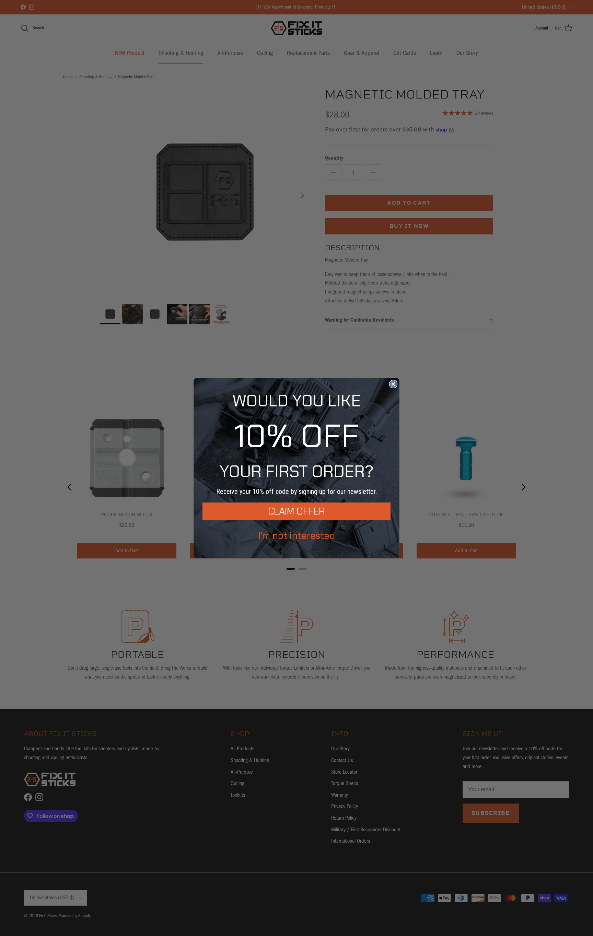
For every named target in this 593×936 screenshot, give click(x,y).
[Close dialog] (393, 384)
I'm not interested (296, 535)
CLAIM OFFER (296, 511)
